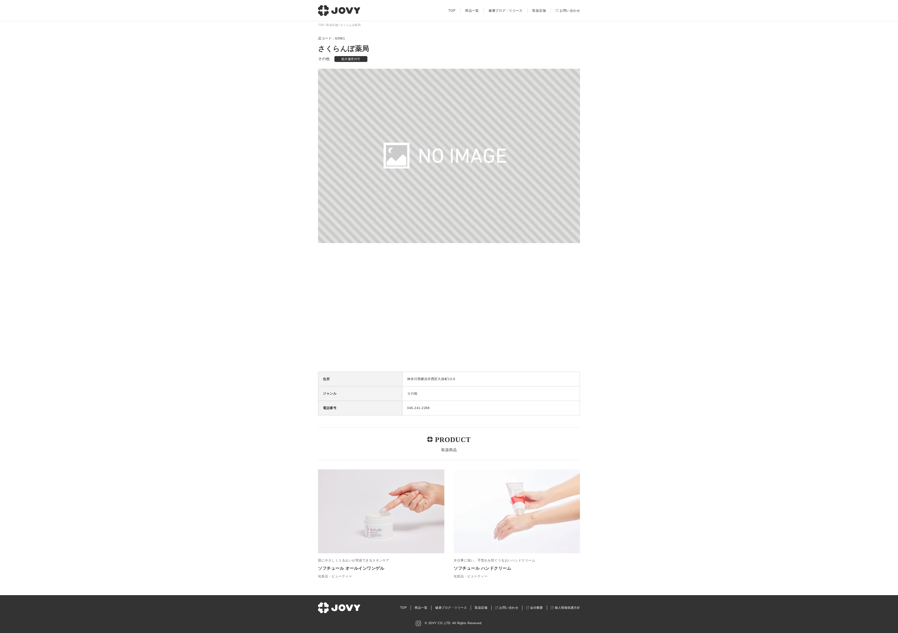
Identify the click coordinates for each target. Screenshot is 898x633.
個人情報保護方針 (567, 607)
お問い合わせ (570, 10)
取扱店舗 (539, 10)
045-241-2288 (418, 408)
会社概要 (536, 607)
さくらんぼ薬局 (350, 25)
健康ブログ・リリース (505, 10)
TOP (452, 10)
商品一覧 (472, 10)
